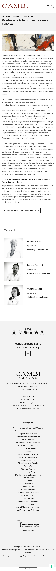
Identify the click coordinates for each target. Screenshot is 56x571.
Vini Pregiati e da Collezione (28, 510)
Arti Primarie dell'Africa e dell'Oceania (28, 428)
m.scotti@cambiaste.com (37, 250)
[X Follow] (19, 332)
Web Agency (8, 556)
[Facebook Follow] (14, 332)
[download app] (28, 523)
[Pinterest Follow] (36, 332)
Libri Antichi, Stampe (28, 472)
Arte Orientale (28, 440)
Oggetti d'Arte (28, 487)
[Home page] (15, 6)
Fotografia (28, 466)
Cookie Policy (32, 556)
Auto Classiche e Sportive (28, 446)
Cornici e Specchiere (28, 448)
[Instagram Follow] (42, 332)
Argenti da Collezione (28, 434)
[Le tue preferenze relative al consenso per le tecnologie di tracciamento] (51, 566)
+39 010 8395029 (16, 383)
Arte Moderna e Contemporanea (28, 431)
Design (28, 451)
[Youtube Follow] (30, 332)
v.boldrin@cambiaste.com (37, 297)
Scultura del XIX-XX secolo (28, 501)
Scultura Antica (28, 498)
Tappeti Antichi (28, 504)
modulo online (43, 119)
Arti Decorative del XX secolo (28, 443)
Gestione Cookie (47, 556)
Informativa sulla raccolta (28, 569)
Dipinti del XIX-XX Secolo (28, 457)
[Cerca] (51, 6)
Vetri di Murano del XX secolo (28, 507)
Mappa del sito (28, 531)
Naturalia (28, 481)
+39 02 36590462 (18, 406)
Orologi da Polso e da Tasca (28, 492)
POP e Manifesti (28, 495)
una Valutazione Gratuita (21, 210)
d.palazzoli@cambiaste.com (38, 273)
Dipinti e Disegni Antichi (28, 454)
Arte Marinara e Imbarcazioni (28, 437)
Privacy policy (20, 556)
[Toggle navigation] (47, 6)
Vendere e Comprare (10, 16)
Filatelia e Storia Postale (28, 463)
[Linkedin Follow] (25, 332)
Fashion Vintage (28, 460)
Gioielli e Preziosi (28, 469)
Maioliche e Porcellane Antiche (28, 475)
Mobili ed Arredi (28, 478)
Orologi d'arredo (28, 490)
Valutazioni (28, 16)
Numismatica (28, 484)
